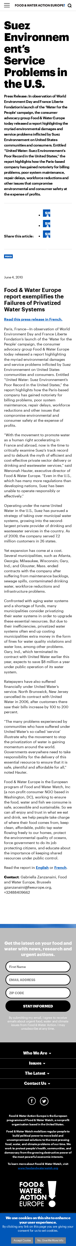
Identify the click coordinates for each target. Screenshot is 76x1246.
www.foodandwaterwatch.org (38, 1168)
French (60, 867)
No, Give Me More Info (50, 1240)
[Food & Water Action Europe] (40, 5)
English (42, 867)
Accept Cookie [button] (22, 1240)
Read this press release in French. (33, 319)
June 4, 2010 (13, 277)
